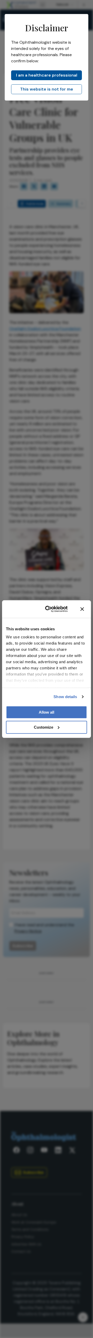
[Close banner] (82, 609)
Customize (43, 727)
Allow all (46, 712)
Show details (65, 696)
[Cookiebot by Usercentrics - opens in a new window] (49, 609)
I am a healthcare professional (46, 75)
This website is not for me (46, 89)
